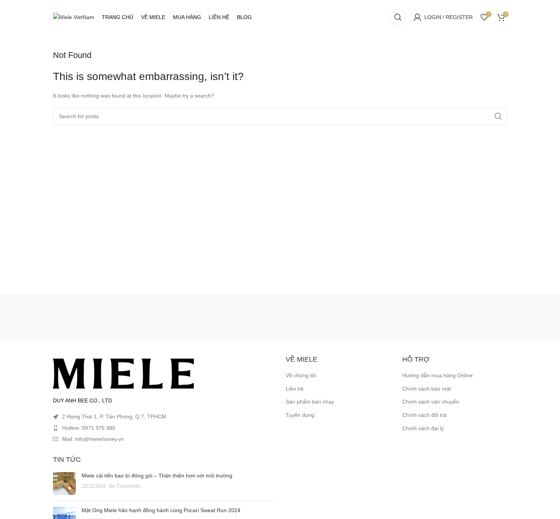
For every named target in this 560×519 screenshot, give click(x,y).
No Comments (125, 486)
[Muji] (370, 317)
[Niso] (189, 317)
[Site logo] (73, 17)
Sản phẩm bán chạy (310, 402)
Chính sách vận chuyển (430, 402)
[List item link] (163, 428)
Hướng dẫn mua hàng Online (437, 375)
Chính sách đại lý (423, 428)
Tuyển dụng (300, 415)
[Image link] (123, 373)
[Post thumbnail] (64, 483)
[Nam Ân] (461, 317)
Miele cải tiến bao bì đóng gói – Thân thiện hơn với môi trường (157, 476)
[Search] (398, 17)
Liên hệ (295, 389)
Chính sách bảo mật (426, 389)
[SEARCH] (498, 116)
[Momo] (280, 317)
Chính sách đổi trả (424, 415)
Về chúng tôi (301, 375)
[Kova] (98, 317)
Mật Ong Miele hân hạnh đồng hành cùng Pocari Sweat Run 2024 (161, 510)
